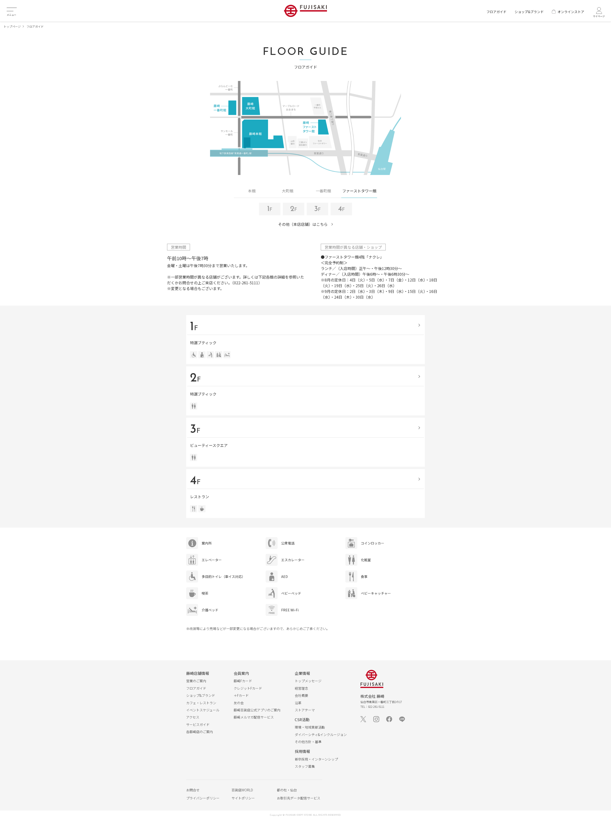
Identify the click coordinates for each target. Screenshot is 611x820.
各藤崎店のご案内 (199, 731)
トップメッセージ (308, 680)
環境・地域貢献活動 (310, 727)
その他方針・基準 (308, 741)
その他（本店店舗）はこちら (303, 224)
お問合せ (193, 790)
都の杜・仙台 (287, 790)
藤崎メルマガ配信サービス (254, 717)
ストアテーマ (305, 710)
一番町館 (323, 191)
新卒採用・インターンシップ (316, 759)
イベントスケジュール (202, 710)
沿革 (298, 702)
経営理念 (301, 688)
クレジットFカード (248, 688)
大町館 (287, 191)
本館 (252, 191)
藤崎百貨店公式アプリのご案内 (257, 710)
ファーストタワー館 (359, 191)
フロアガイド (496, 11)
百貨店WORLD (242, 790)
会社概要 (301, 695)
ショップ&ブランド (529, 11)
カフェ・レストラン (201, 702)
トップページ (12, 26)
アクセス (192, 717)
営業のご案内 (196, 680)
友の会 (239, 702)
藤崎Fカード (243, 680)
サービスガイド (198, 724)
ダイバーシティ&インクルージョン (321, 734)
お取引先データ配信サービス (298, 798)
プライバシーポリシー (203, 798)
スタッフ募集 (305, 766)
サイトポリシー (243, 798)
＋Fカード (241, 695)
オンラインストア (571, 11)
